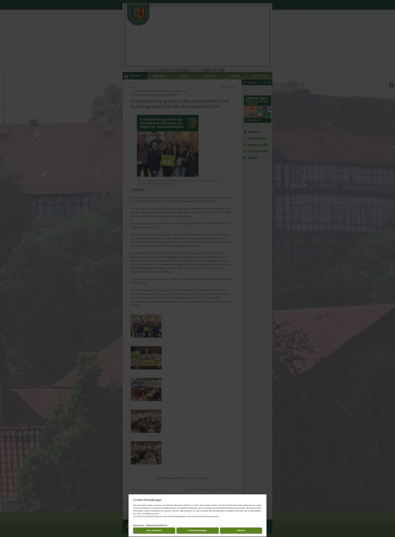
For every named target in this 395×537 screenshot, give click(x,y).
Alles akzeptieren (154, 530)
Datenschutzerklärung (156, 525)
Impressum (138, 525)
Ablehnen (241, 530)
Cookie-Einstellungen (197, 530)
